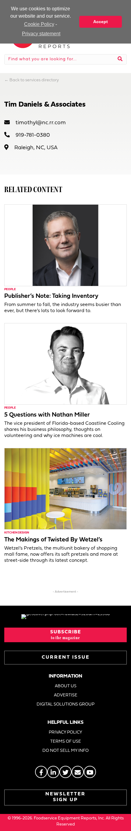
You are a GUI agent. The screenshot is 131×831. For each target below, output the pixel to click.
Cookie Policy (39, 24)
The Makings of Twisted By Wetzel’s (53, 540)
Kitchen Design (16, 532)
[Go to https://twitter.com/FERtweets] (65, 772)
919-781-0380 (33, 135)
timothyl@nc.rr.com (41, 123)
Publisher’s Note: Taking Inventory (51, 296)
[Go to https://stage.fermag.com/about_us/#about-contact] (78, 772)
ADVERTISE (65, 695)
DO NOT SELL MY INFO (65, 750)
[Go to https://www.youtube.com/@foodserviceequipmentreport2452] (90, 772)
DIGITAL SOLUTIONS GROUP (65, 704)
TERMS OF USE (65, 741)
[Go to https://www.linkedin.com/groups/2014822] (53, 772)
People (10, 289)
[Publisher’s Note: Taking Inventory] (65, 245)
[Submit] (120, 59)
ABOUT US (65, 686)
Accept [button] (100, 21)
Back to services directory (34, 80)
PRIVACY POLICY (65, 732)
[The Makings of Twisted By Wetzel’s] (65, 488)
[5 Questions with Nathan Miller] (65, 363)
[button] (65, 635)
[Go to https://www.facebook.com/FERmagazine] (41, 772)
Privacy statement (41, 33)
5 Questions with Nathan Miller (47, 415)
